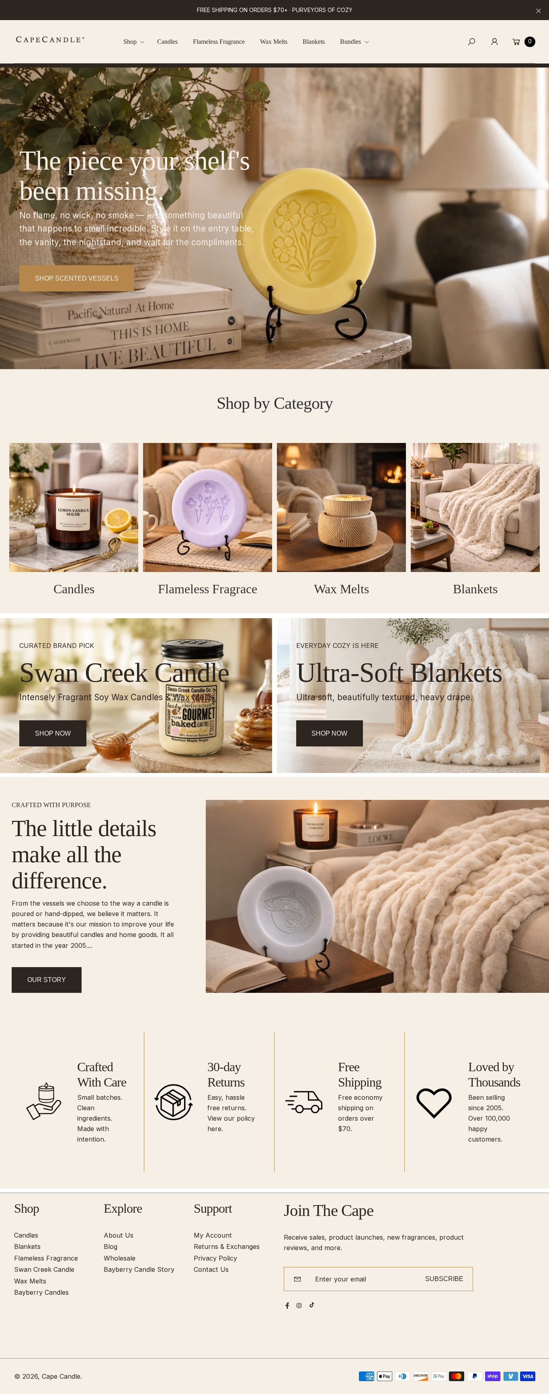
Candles (73, 589)
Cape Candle (61, 1376)
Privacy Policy (215, 1258)
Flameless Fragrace (207, 589)
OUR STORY (46, 979)
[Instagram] (299, 1305)
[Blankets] (475, 507)
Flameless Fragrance (46, 1258)
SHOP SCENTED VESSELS (77, 278)
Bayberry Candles (41, 1292)
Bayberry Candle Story (139, 1269)
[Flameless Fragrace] (207, 507)
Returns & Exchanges (227, 1246)
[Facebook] (287, 1305)
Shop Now (53, 733)
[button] (137, 41)
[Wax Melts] (341, 507)
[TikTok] (311, 1304)
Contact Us (211, 1269)
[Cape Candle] (50, 39)
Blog (110, 1246)
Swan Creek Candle (44, 1269)
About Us (118, 1235)
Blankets (475, 589)
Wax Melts (341, 589)
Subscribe (444, 1278)
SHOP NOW (329, 733)
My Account (213, 1235)
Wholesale (119, 1258)
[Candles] (73, 507)
